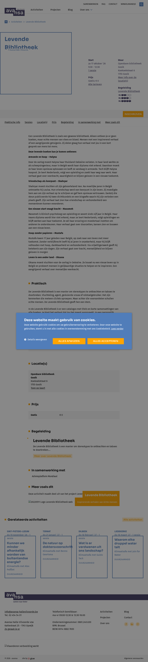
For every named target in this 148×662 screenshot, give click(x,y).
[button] (35, 339)
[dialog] (74, 331)
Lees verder (117, 328)
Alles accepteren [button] (105, 341)
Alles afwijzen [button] (69, 341)
